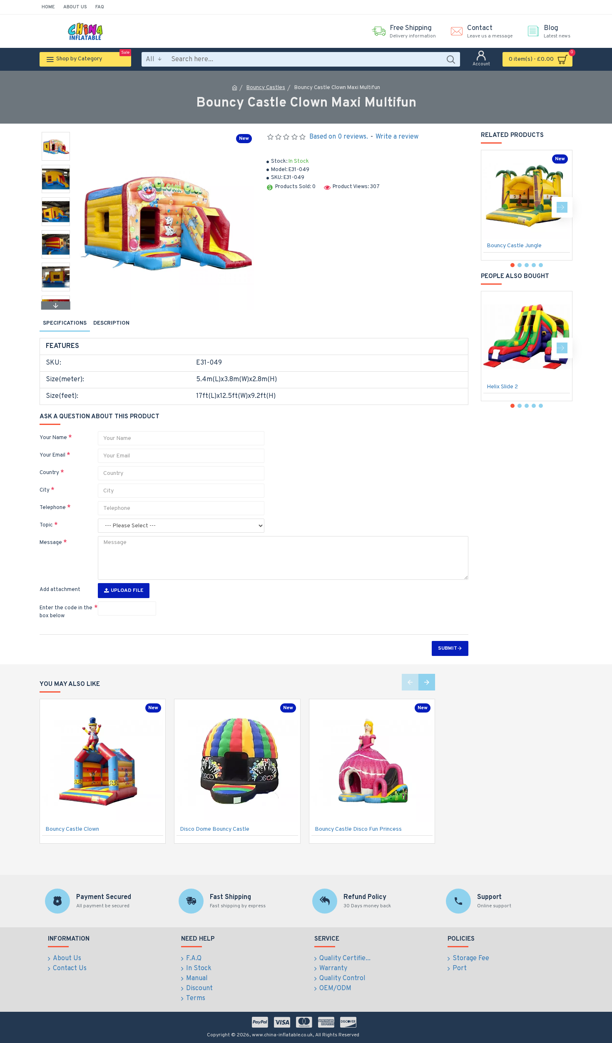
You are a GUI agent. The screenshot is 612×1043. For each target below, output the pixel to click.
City (45, 490)
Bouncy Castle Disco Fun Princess (358, 829)
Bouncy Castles (265, 87)
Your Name (53, 438)
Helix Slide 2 (502, 386)
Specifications (65, 323)
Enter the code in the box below (66, 612)
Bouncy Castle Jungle (514, 245)
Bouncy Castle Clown (72, 829)
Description (111, 323)
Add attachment (60, 589)
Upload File (127, 590)
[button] (55, 134)
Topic (46, 525)
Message (51, 542)
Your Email (52, 455)
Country (49, 472)
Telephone (53, 507)
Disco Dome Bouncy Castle (214, 829)
